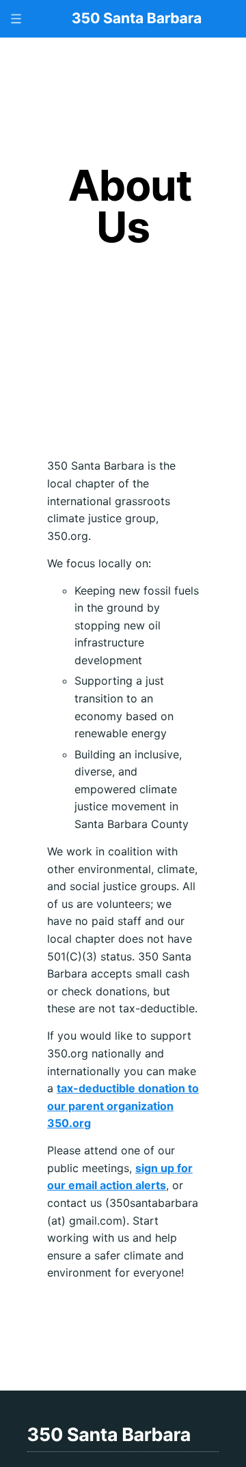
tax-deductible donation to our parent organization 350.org (123, 1105)
